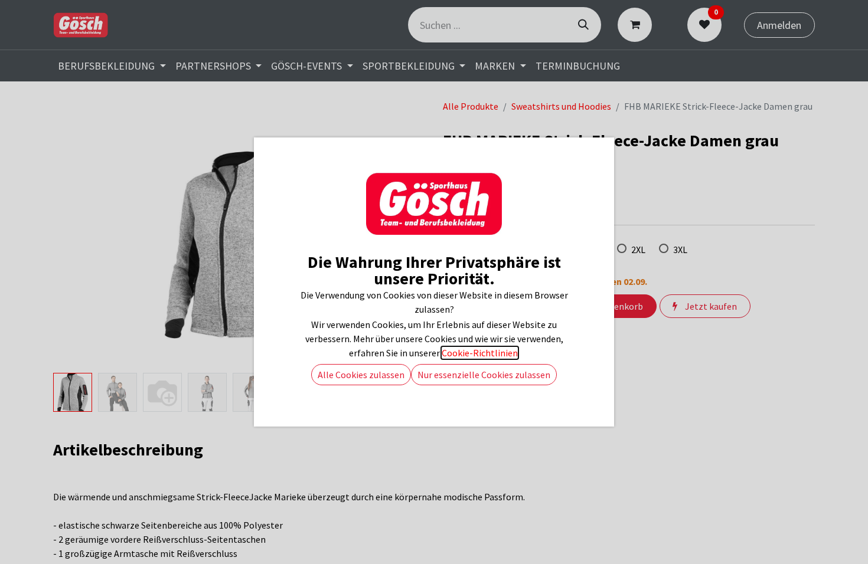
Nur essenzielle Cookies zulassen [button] (483, 375)
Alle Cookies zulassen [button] (361, 375)
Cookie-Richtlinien (480, 353)
